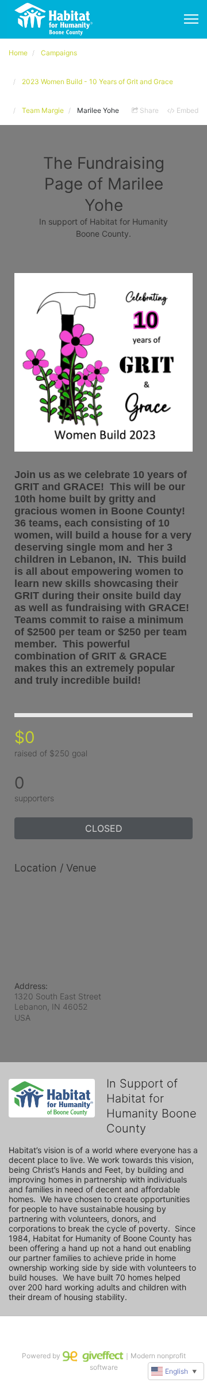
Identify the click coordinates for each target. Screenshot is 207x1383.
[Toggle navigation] (191, 19)
